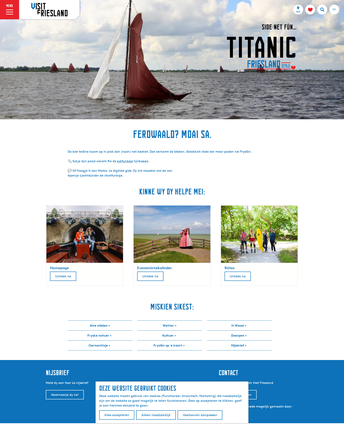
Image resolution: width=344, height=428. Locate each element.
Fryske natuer (98, 335)
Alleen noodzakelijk (156, 415)
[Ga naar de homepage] (49, 9)
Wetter (168, 325)
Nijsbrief (237, 345)
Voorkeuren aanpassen (200, 415)
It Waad (237, 325)
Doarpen (237, 335)
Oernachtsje (98, 345)
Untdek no (63, 276)
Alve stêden (99, 325)
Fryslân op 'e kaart (167, 345)
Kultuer (168, 335)
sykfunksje (125, 161)
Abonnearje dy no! (65, 395)
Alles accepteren (116, 415)
